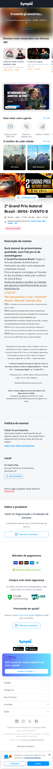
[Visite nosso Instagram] (23, 721)
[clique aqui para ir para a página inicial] (26, 3)
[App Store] (18, 649)
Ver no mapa (15, 476)
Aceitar (38, 763)
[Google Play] (31, 649)
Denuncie (9, 491)
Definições (14, 763)
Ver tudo (46, 118)
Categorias (9, 690)
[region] (26, 760)
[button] (8, 757)
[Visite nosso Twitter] (29, 721)
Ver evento (26, 29)
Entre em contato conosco (33, 740)
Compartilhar (28, 197)
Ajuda (6, 711)
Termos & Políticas (32, 757)
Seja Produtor (10, 697)
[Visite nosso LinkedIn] (16, 721)
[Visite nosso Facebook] (36, 721)
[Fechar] (49, 755)
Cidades (7, 682)
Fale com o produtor (28, 534)
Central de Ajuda (26, 615)
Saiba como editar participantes (19, 446)
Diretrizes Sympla (25, 746)
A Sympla (8, 704)
